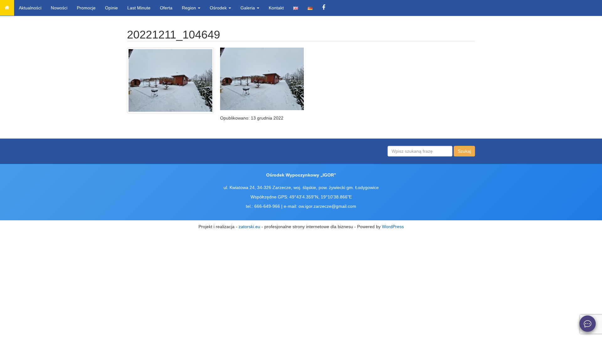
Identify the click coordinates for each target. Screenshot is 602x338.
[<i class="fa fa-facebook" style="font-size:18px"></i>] (323, 8)
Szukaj (464, 151)
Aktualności (30, 7)
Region (189, 7)
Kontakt (276, 7)
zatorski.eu (249, 226)
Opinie (111, 7)
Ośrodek (219, 7)
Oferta (166, 7)
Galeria (248, 7)
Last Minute (138, 7)
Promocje (86, 7)
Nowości (59, 7)
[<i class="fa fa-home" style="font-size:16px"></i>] (7, 8)
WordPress (393, 226)
